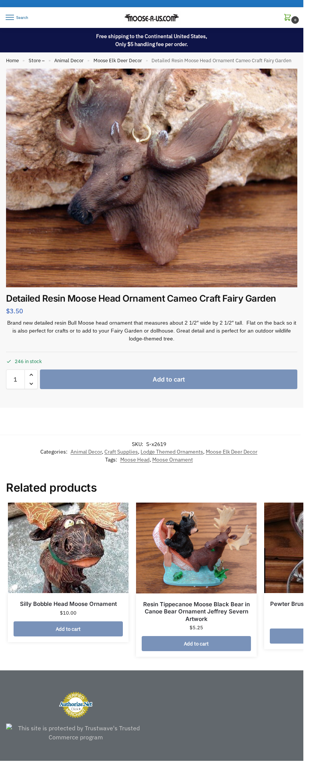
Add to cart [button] (68, 628)
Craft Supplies (121, 451)
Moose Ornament (172, 459)
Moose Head (135, 459)
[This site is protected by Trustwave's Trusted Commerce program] (76, 733)
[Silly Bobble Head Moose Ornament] (68, 548)
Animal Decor (69, 60)
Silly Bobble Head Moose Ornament (68, 603)
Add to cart (169, 379)
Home (12, 60)
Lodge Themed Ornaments (172, 451)
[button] (289, 17)
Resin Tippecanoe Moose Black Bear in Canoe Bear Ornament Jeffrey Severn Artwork (196, 611)
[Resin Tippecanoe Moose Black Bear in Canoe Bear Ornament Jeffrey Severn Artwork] (196, 548)
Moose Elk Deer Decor (117, 60)
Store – (37, 60)
